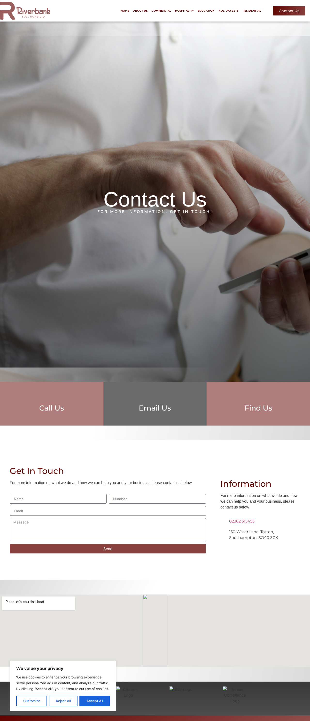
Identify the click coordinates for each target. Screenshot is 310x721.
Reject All (63, 701)
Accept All (94, 701)
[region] (63, 686)
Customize (31, 701)
